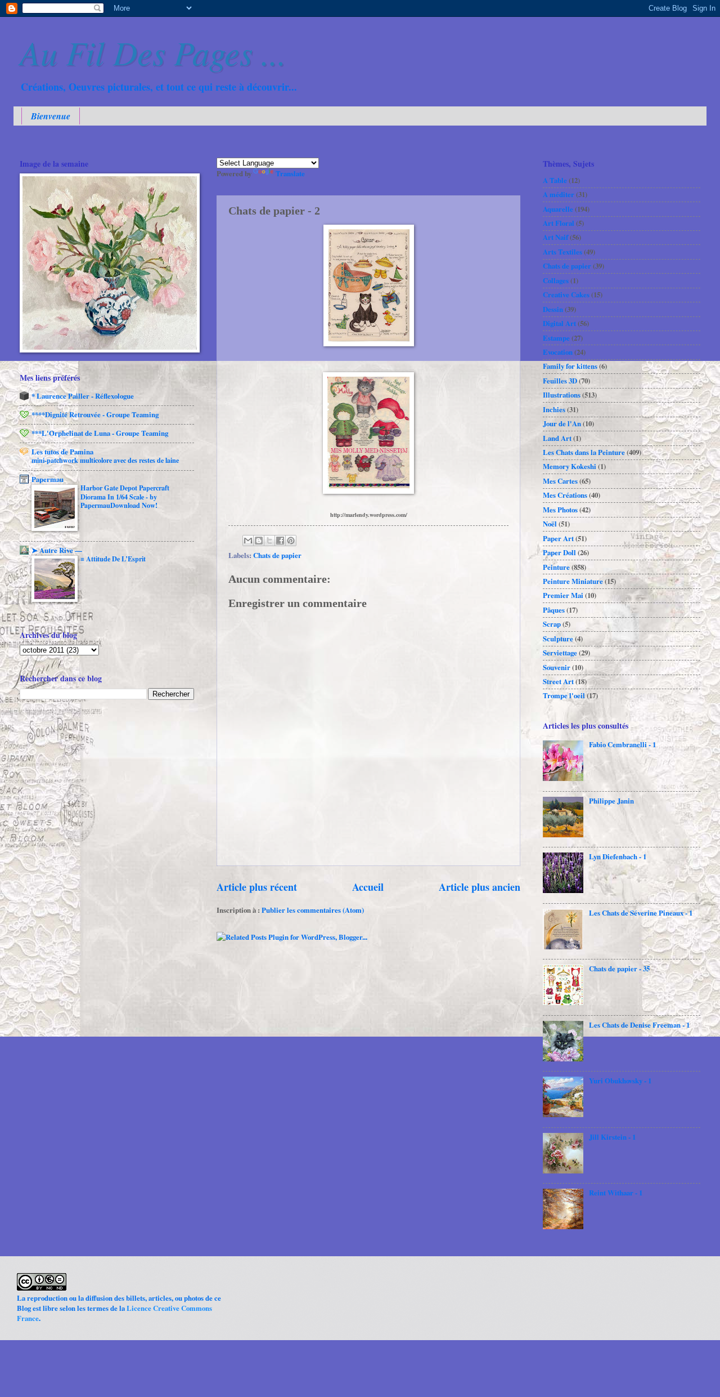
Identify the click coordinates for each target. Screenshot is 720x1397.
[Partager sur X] (269, 540)
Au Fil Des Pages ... (153, 51)
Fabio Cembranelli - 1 (622, 744)
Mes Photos (560, 510)
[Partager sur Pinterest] (290, 540)
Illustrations (561, 395)
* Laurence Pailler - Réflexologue (83, 396)
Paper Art (558, 538)
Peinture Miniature (573, 581)
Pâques (554, 610)
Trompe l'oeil (564, 695)
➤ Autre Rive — (57, 550)
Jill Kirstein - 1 (612, 1137)
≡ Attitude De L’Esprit (113, 559)
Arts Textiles (562, 252)
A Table (555, 180)
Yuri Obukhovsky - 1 (620, 1080)
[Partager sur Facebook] (280, 540)
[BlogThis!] (258, 540)
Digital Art (559, 323)
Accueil (368, 887)
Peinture (556, 567)
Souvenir (556, 667)
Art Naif (555, 237)
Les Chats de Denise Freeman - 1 (639, 1025)
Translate (290, 173)
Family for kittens (570, 366)
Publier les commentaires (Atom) (313, 910)
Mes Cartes (560, 481)
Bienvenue (50, 116)
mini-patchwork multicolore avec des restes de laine (105, 460)
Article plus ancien (479, 887)
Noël (550, 524)
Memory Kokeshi (569, 466)
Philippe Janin (611, 801)
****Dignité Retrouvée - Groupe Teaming (95, 414)
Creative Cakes (566, 294)
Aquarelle (558, 209)
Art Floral (558, 223)
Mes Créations (565, 495)
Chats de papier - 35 (619, 968)
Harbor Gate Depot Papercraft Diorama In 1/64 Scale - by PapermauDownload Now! (124, 497)
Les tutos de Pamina (62, 452)
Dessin (553, 309)
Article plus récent (257, 887)
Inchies (554, 409)
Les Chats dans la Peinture (584, 452)
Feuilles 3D (560, 381)
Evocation (558, 352)
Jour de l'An (562, 423)
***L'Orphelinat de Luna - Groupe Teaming (100, 433)
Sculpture (558, 638)
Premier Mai (563, 595)
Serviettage (560, 653)
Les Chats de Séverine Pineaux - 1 (640, 913)
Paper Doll (559, 552)
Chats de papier (277, 555)
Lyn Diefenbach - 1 (617, 856)
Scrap (552, 624)
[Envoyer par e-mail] (248, 540)
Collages (556, 280)
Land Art (557, 438)
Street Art (558, 681)
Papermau (48, 479)
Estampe (556, 338)
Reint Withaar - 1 (615, 1193)
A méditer (558, 194)
